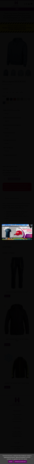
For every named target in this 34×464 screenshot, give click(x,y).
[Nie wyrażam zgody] (32, 459)
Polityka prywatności (20, 461)
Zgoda (10, 461)
